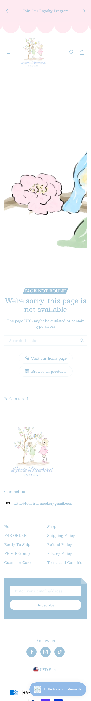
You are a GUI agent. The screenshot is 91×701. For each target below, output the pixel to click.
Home (9, 526)
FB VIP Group (17, 553)
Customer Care (17, 562)
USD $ (45, 669)
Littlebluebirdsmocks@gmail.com (43, 503)
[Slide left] (7, 11)
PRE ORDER (15, 535)
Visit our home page (49, 358)
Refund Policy (59, 544)
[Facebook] (31, 652)
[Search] (82, 340)
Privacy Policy (59, 553)
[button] (71, 52)
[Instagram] (45, 652)
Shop (51, 526)
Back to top (14, 399)
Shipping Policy (61, 535)
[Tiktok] (59, 652)
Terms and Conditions (67, 562)
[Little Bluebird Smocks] (33, 52)
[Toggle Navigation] (9, 52)
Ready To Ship (17, 544)
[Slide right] (84, 11)
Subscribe (45, 605)
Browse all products (48, 371)
